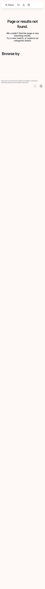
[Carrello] (28, 4)
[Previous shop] (35, 86)
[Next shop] (41, 86)
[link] (18, 4)
